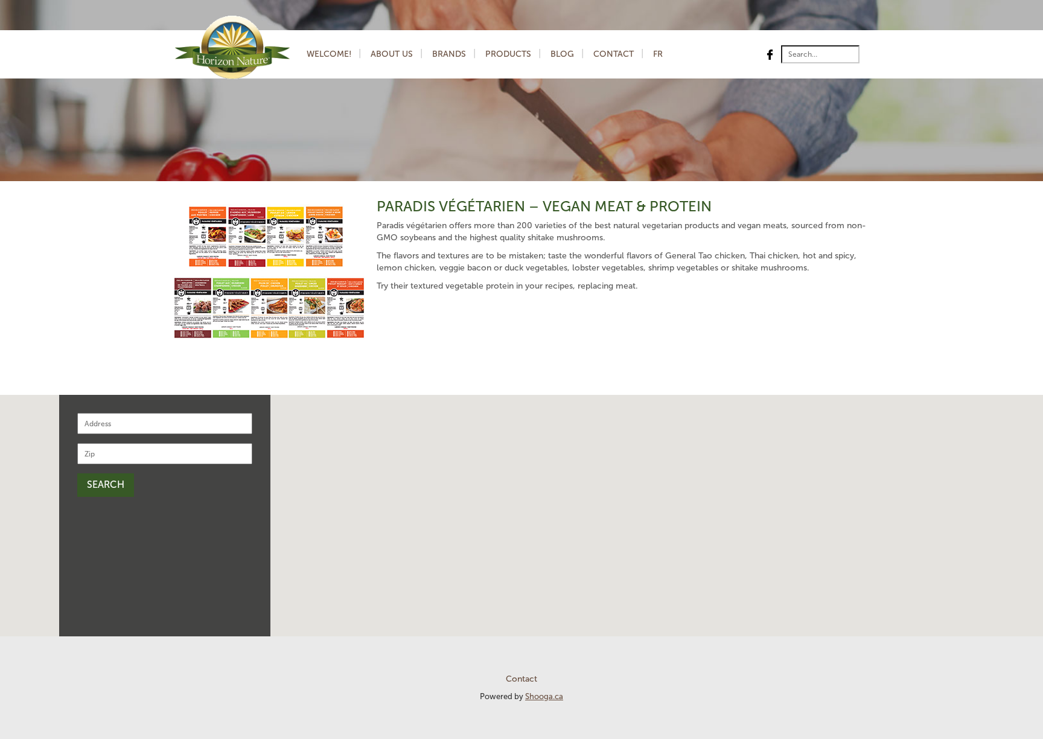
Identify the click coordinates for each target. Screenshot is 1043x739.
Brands (449, 54)
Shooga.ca (544, 696)
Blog (562, 54)
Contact (613, 54)
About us (392, 54)
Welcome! (329, 54)
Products (508, 54)
